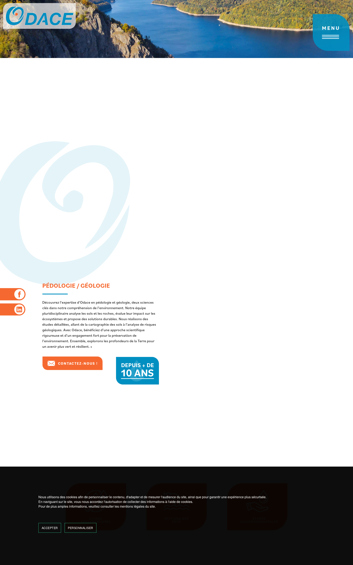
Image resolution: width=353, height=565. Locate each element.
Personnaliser (80, 528)
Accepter (50, 528)
